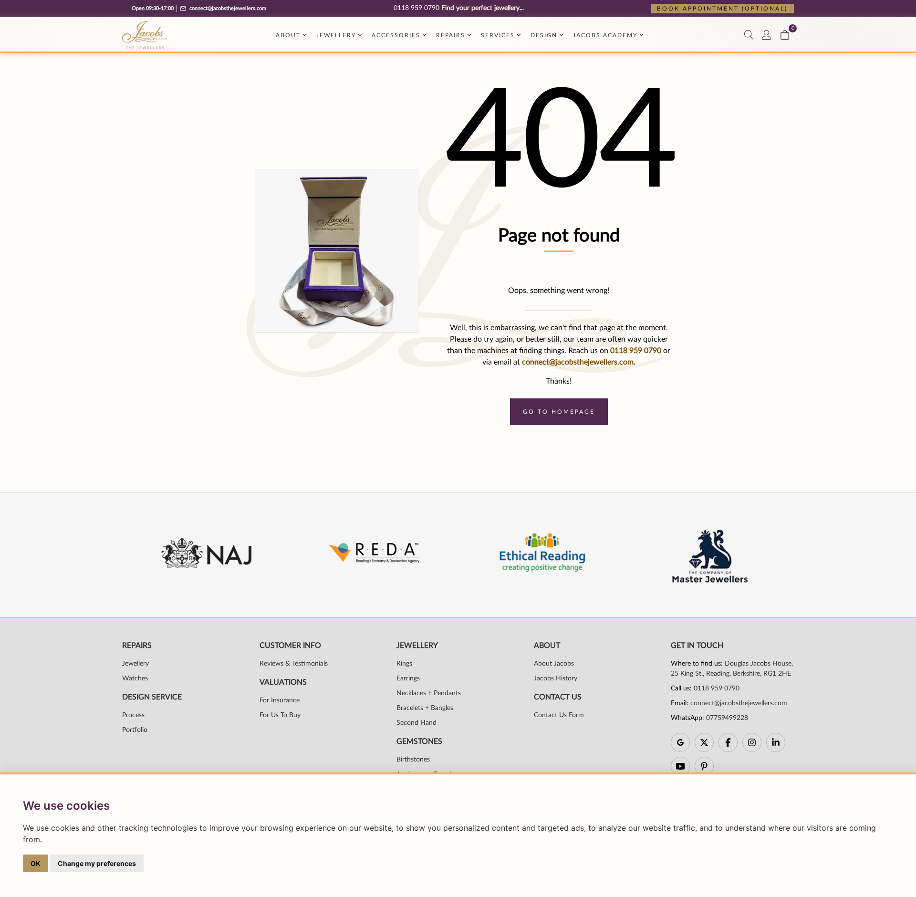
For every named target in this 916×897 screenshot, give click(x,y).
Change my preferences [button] (97, 863)
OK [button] (36, 863)
